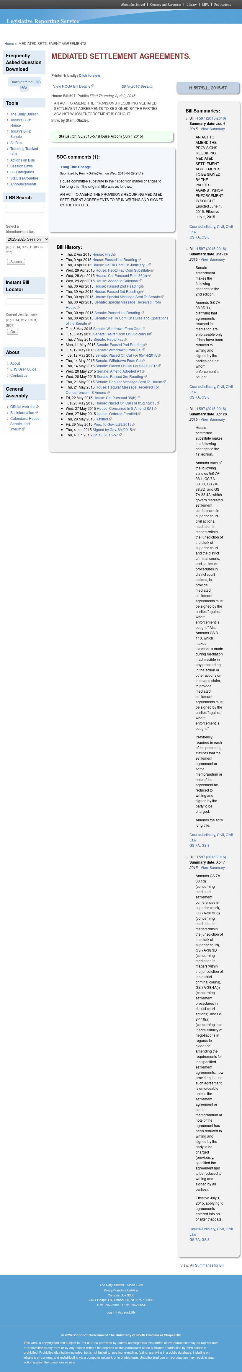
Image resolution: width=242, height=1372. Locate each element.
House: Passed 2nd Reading (119, 285)
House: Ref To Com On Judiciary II (121, 264)
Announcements (23, 183)
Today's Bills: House (20, 122)
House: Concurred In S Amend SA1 (127, 408)
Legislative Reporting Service (43, 21)
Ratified (104, 418)
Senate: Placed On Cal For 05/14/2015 (128, 355)
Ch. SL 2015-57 (107, 434)
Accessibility (127, 1312)
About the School (133, 4)
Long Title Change (76, 166)
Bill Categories (22, 171)
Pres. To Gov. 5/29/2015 (114, 424)
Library (192, 4)
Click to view (89, 75)
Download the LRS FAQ (25, 84)
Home (9, 43)
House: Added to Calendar (119, 280)
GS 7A (194, 236)
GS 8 (206, 236)
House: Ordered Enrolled (118, 413)
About (15, 363)
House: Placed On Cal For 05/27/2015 (127, 402)
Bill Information (24, 412)
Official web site (24, 406)
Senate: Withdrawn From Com (119, 328)
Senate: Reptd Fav (110, 339)
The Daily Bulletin (24, 113)
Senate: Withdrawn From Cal (120, 349)
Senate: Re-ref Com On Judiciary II (122, 333)
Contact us (18, 375)
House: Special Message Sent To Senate (128, 296)
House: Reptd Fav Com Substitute (124, 270)
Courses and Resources (165, 4)
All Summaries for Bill (207, 1264)
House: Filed (104, 254)
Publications (222, 4)
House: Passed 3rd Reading (118, 291)
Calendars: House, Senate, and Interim (25, 423)
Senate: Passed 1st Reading (119, 312)
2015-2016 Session (137, 86)
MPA (205, 4)
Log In (111, 1312)
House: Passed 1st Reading (116, 259)
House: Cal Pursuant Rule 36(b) (123, 275)
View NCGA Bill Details (73, 86)
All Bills (16, 142)
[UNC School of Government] (53, 4)
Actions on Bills (22, 159)
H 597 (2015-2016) (210, 117)
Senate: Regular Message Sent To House (131, 381)
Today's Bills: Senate (20, 133)
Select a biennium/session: (20, 228)
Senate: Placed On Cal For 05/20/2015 (128, 365)
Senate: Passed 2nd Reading (122, 344)
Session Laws (21, 165)
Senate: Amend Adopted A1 (121, 370)
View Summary (213, 128)
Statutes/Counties (24, 177)
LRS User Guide (23, 368)
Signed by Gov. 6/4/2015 (114, 429)
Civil (220, 226)
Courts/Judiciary (202, 226)
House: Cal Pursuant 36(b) (117, 397)
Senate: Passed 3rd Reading (122, 376)
